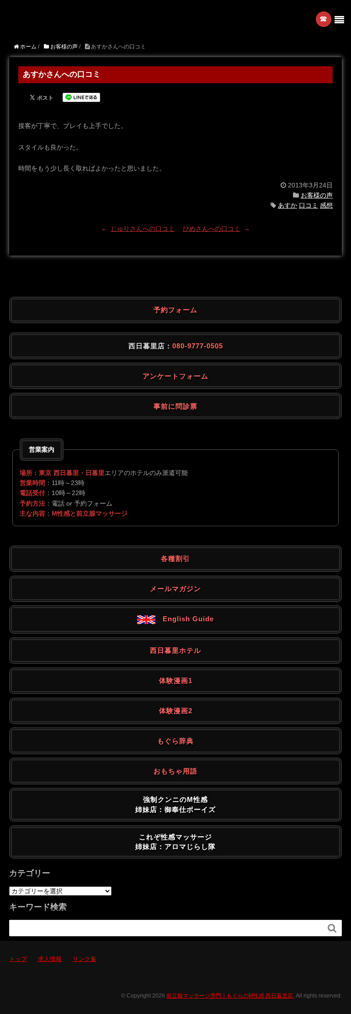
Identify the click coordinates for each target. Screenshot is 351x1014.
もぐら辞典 (175, 741)
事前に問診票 (175, 406)
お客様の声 (317, 195)
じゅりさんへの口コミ (143, 228)
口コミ (308, 205)
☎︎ (323, 19)
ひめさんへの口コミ (211, 228)
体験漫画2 (175, 711)
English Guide (184, 619)
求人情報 (50, 958)
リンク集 (84, 958)
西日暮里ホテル (175, 650)
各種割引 (175, 558)
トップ (18, 958)
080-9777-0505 (197, 346)
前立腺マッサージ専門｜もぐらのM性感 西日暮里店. (230, 996)
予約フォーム (175, 310)
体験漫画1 (175, 680)
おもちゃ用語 (175, 771)
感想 (326, 205)
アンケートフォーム (175, 376)
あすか (287, 205)
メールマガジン (175, 588)
